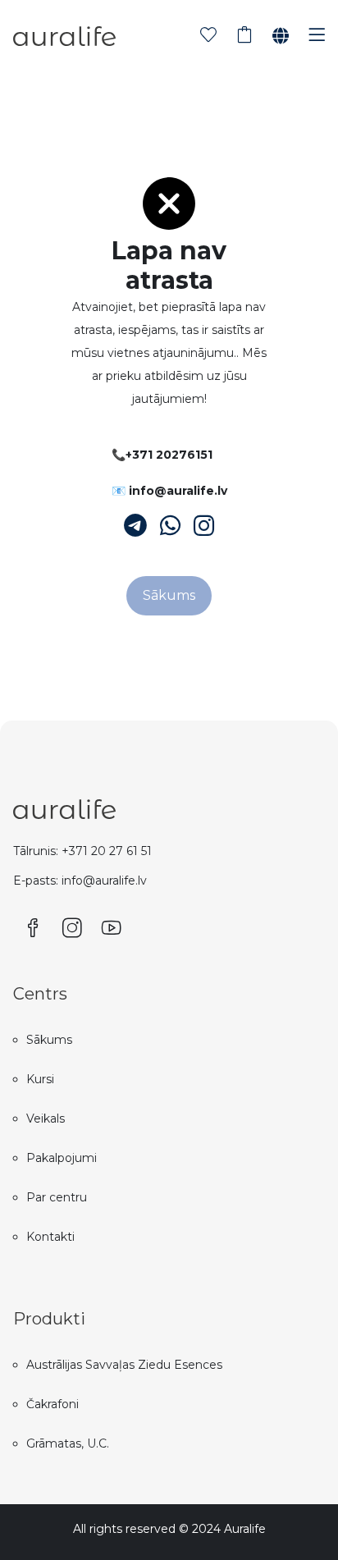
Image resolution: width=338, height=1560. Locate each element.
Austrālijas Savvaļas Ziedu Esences (124, 1364)
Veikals (45, 1118)
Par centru (56, 1197)
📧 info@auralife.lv (169, 490)
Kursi (40, 1079)
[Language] (280, 36)
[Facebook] (33, 929)
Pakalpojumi (61, 1158)
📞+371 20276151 (162, 454)
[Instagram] (204, 526)
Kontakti (50, 1236)
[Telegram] (135, 526)
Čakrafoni (52, 1404)
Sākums (169, 595)
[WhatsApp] (170, 526)
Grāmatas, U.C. (67, 1443)
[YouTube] (111, 929)
